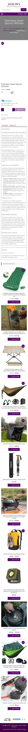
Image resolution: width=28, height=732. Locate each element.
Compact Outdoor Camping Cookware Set (14, 703)
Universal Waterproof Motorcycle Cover (14, 443)
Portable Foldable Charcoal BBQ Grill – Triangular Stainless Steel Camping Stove (14, 332)
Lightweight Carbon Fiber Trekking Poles (14, 479)
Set (2, 92)
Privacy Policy (6, 729)
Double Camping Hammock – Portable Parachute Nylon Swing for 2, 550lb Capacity (14, 407)
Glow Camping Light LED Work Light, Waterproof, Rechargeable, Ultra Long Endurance (14, 591)
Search (23, 9)
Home (5, 28)
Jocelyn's (14, 4)
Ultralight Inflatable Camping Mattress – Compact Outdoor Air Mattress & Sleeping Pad (14, 295)
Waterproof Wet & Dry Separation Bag (14, 554)
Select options (15, 302)
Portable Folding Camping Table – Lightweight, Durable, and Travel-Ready (14, 370)
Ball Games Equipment (14, 29)
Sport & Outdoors (15, 28)
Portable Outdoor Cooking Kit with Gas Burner (14, 629)
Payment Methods (21, 729)
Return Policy (13, 729)
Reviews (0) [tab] (13, 125)
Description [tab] (5, 125)
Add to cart (20, 109)
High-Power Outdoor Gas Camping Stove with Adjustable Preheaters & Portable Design (14, 517)
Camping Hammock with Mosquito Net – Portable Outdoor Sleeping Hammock (14, 666)
